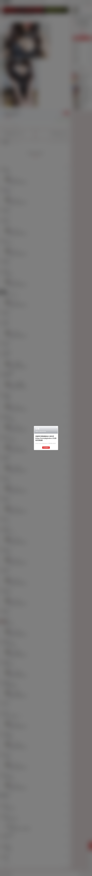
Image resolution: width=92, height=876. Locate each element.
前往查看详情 (46, 447)
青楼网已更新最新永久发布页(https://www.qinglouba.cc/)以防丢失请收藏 (45, 438)
